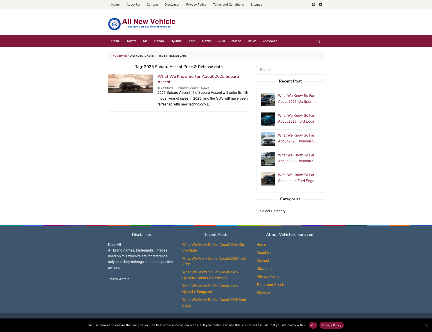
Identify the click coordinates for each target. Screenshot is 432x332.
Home (261, 244)
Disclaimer (265, 268)
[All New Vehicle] (142, 23)
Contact (262, 260)
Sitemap (263, 292)
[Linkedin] (320, 4)
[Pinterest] (313, 4)
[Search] (318, 41)
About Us (263, 252)
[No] (426, 325)
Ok (313, 325)
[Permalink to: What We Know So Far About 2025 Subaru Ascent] (130, 83)
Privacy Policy (267, 276)
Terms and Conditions (273, 284)
